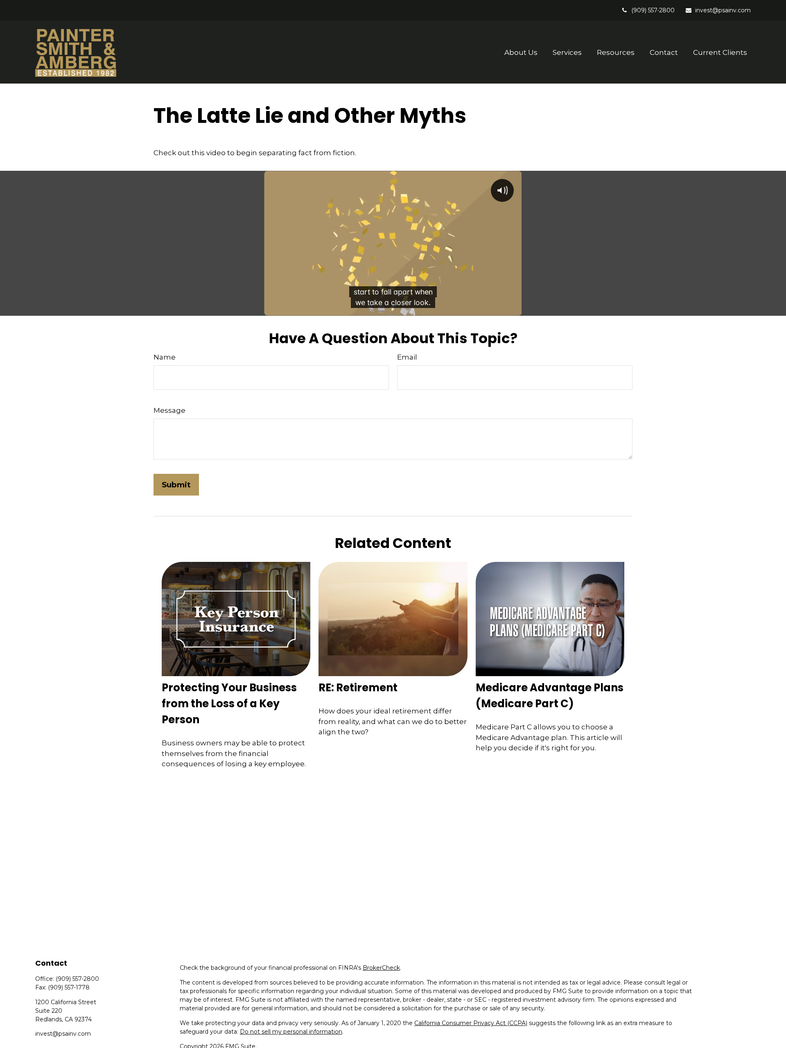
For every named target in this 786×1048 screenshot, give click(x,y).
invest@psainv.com (723, 10)
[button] (521, 52)
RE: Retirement (358, 687)
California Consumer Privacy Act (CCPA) (470, 1023)
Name (165, 357)
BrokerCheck (381, 967)
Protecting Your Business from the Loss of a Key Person (229, 703)
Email (407, 357)
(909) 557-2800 (653, 10)
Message (169, 410)
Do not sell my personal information (291, 1031)
